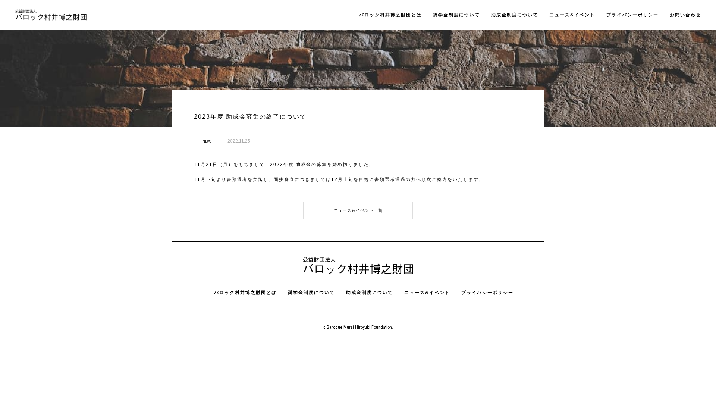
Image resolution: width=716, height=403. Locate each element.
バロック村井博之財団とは (390, 15)
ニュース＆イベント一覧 (358, 210)
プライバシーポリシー (632, 15)
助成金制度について (514, 15)
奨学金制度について (456, 15)
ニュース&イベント (572, 15)
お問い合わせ (685, 15)
